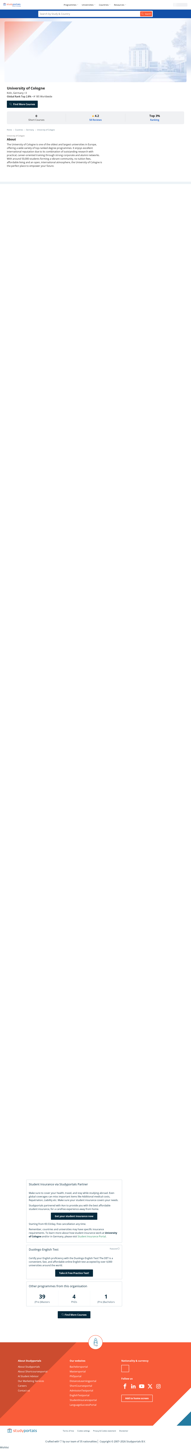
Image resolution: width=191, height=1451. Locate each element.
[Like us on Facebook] (124, 1386)
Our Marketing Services (31, 1381)
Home (9, 129)
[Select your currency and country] (125, 1368)
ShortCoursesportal (81, 1385)
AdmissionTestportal (81, 1390)
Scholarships (51, 216)
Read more (73, 450)
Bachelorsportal (79, 1366)
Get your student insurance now (74, 1216)
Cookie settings (83, 1431)
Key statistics (51, 202)
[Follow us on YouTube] (141, 1386)
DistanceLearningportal (83, 1381)
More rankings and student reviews (88, 586)
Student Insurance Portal (92, 1236)
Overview (53, 195)
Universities (88, 4)
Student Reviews (49, 238)
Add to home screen (137, 1398)
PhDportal (75, 1376)
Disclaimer (123, 1431)
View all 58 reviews (81, 973)
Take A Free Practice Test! (74, 1273)
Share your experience (134, 1066)
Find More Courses (24, 104)
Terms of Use (68, 1431)
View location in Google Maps (91, 917)
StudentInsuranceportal (83, 1400)
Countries (104, 4)
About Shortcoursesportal (32, 1371)
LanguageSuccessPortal (83, 1404)
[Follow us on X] (150, 1386)
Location (53, 231)
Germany (30, 129)
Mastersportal (78, 1371)
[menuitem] (72, 5)
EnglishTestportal (79, 1395)
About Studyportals (29, 1366)
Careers (54, 224)
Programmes (70, 4)
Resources (119, 4)
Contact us (24, 1390)
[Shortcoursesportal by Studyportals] (12, 4)
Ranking (154, 119)
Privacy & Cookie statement (104, 1431)
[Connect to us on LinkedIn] (133, 1386)
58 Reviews (95, 119)
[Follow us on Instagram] (158, 1386)
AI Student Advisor (28, 1376)
